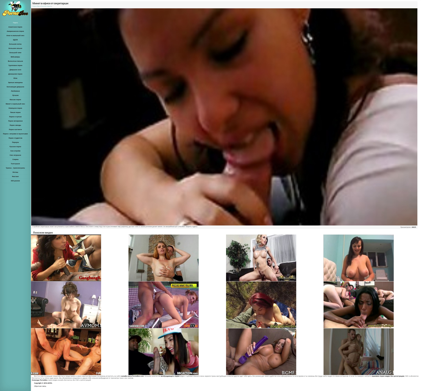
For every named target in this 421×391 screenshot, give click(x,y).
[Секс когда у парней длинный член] (79, 257)
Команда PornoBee (39, 380)
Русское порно (46, 6)
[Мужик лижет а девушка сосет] (177, 257)
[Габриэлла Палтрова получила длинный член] (177, 351)
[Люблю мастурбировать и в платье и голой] (372, 257)
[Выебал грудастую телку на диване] (275, 351)
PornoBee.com (138, 376)
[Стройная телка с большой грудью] (275, 304)
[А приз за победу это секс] (177, 304)
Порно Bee (36, 6)
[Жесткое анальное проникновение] (372, 351)
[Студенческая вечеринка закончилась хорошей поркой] (372, 304)
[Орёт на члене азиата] (79, 304)
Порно (15, 23)
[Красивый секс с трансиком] (275, 257)
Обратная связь (40, 386)
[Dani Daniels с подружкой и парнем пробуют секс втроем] (79, 351)
